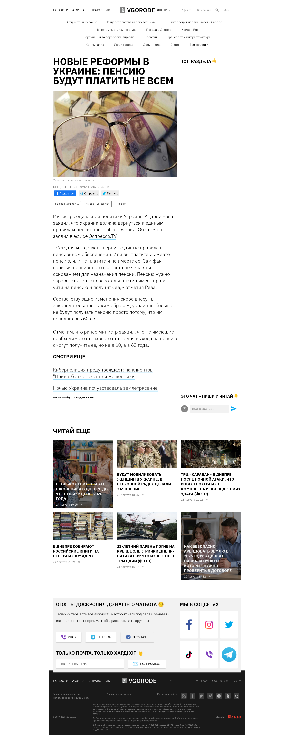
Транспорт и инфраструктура (189, 37)
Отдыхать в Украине (82, 22)
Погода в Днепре (158, 30)
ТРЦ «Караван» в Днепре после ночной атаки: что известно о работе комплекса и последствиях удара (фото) (211, 484)
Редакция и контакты (118, 694)
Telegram (104, 637)
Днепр (163, 680)
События (151, 37)
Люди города (123, 45)
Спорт (174, 45)
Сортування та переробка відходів (109, 37)
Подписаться (150, 664)
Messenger (141, 637)
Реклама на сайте (167, 694)
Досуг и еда (151, 45)
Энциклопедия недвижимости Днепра (194, 22)
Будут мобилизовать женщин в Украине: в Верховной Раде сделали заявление (144, 481)
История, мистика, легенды (116, 30)
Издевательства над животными (131, 22)
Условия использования (66, 694)
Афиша (78, 10)
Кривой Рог (189, 30)
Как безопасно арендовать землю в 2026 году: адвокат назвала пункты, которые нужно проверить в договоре (208, 558)
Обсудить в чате (84, 397)
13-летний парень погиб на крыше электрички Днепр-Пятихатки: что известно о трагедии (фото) (146, 553)
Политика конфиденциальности (71, 698)
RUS (226, 10)
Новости (60, 10)
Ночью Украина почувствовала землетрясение (105, 388)
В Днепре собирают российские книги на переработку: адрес (76, 551)
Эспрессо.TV (102, 236)
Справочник (99, 10)
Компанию (204, 10)
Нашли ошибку (61, 397)
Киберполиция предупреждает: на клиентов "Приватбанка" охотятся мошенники (103, 373)
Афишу (186, 10)
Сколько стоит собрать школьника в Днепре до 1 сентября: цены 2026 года (82, 491)
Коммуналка (95, 45)
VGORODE (143, 680)
